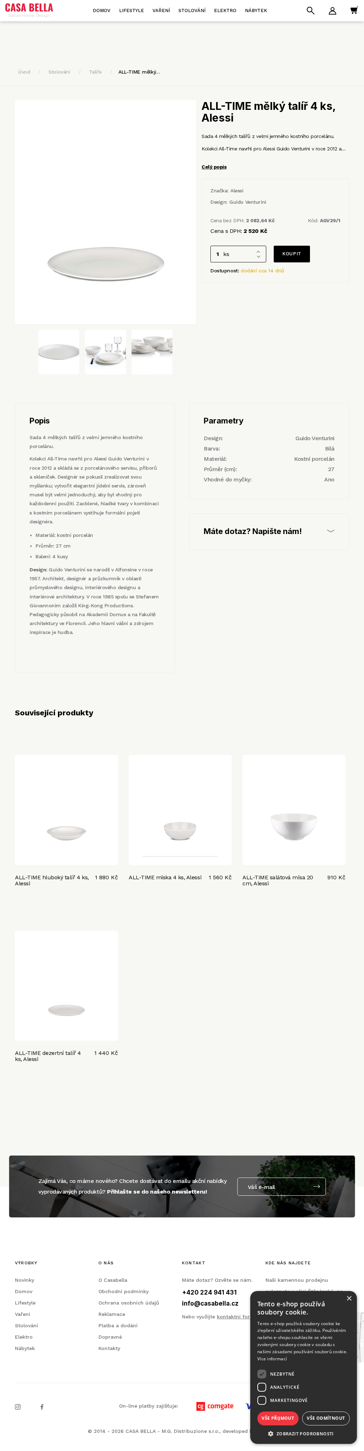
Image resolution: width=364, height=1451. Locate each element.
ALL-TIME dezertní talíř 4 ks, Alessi (48, 1056)
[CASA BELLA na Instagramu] (18, 1406)
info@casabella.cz (210, 1303)
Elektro (225, 10)
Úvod (24, 72)
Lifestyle (131, 10)
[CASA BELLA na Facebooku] (42, 1406)
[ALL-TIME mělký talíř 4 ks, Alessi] (105, 212)
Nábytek (256, 10)
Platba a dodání (118, 1325)
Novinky (24, 1280)
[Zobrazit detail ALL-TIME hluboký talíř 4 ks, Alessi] (66, 810)
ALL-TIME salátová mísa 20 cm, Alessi (277, 880)
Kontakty (109, 1348)
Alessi (236, 190)
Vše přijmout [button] (278, 1418)
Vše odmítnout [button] (326, 1418)
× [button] (349, 1298)
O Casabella (112, 1280)
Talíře (95, 72)
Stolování (191, 10)
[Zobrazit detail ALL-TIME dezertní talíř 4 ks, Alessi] (66, 985)
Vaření (161, 10)
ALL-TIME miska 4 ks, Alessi (165, 877)
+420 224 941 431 (209, 1292)
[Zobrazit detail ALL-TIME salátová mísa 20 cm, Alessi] (294, 810)
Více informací (272, 1359)
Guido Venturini (247, 202)
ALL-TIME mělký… (139, 72)
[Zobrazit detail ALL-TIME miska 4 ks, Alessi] (180, 810)
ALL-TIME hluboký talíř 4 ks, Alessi (52, 880)
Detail (24, 905)
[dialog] (303, 1367)
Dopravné (110, 1337)
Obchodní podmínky (123, 1291)
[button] (303, 1433)
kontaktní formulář (240, 1316)
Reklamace (111, 1314)
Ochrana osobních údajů (128, 1303)
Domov (102, 10)
